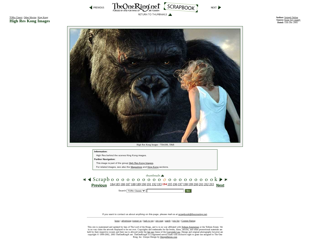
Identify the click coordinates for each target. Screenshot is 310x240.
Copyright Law (173, 232)
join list (176, 221)
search (167, 221)
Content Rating (188, 221)
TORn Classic (16, 17)
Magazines (136, 167)
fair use (150, 232)
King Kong (43, 17)
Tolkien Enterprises (190, 227)
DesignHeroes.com (168, 237)
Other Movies (30, 17)
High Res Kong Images (141, 163)
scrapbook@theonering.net (192, 214)
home (117, 221)
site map (159, 221)
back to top (148, 221)
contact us (137, 221)
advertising (126, 221)
